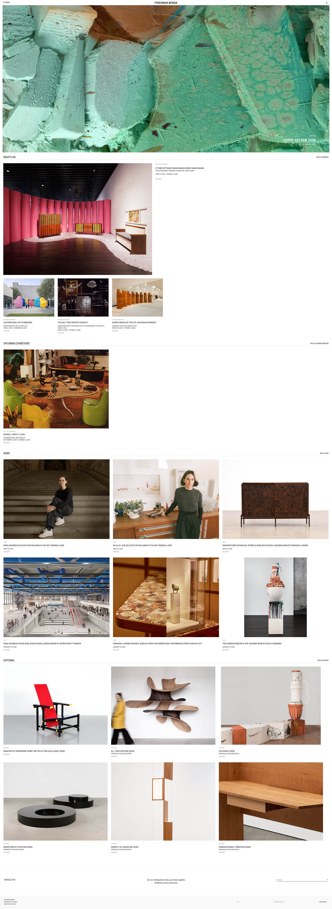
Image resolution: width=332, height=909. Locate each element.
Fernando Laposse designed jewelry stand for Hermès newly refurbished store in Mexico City (157, 643)
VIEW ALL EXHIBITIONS (322, 157)
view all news (324, 453)
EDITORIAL (6, 748)
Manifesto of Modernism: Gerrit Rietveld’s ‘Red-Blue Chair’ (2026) (34, 751)
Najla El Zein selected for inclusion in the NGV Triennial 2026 (142, 545)
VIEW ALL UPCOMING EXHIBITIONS (319, 343)
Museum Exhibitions (161, 164)
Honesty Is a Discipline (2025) (124, 847)
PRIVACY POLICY (279, 902)
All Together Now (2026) (122, 751)
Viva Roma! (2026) (227, 751)
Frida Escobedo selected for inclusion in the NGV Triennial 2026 (33, 545)
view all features (323, 660)
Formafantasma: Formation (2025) (235, 847)
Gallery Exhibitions (9, 431)
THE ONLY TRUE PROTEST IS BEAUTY (73, 322)
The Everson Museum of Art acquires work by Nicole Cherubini (251, 643)
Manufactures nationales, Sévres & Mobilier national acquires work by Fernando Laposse (265, 545)
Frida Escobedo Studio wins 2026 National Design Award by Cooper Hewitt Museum (42, 643)
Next (326, 131)
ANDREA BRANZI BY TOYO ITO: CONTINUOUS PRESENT (134, 322)
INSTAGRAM (322, 902)
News (5, 542)
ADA (238, 902)
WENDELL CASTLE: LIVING (14, 434)
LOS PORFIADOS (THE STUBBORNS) (17, 322)
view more (159, 179)
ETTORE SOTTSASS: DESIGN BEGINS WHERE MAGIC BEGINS (180, 168)
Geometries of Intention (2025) (18, 847)
